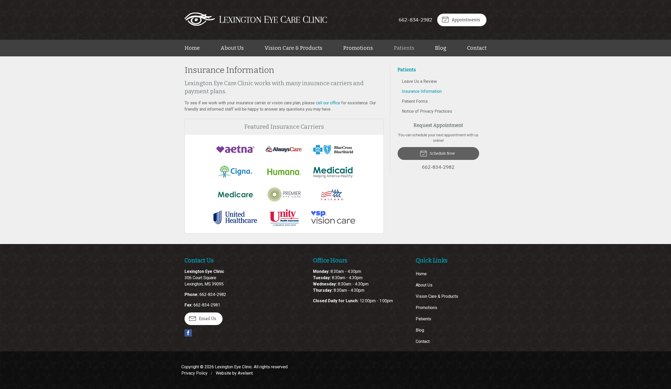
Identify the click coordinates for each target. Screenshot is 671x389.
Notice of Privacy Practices (427, 111)
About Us (232, 48)
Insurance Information (422, 91)
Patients (404, 48)
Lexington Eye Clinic (233, 366)
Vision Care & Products (293, 48)
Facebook (188, 333)
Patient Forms (415, 101)
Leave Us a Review (419, 81)
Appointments (465, 19)
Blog (440, 48)
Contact (476, 48)
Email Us (207, 318)
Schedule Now (442, 153)
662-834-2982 (415, 20)
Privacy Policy (194, 373)
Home (192, 48)
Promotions (358, 48)
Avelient (245, 373)
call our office (328, 102)
